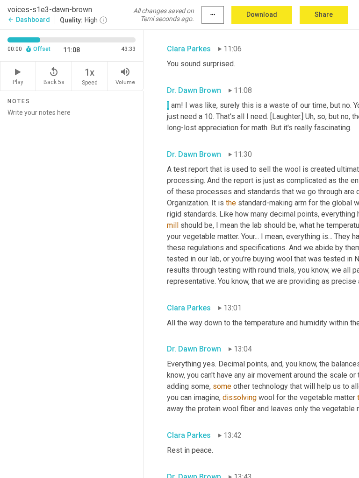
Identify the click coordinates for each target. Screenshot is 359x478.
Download (261, 14)
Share (324, 14)
